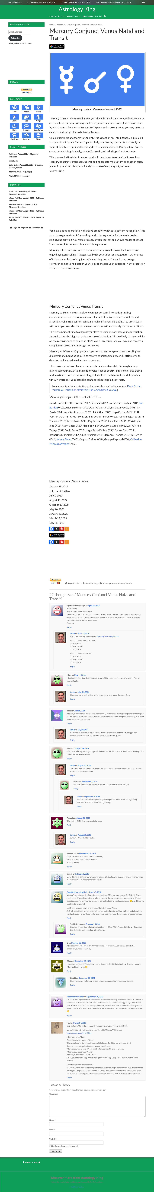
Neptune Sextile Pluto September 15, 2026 (106, 2)
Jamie (72, 633)
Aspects (60, 24)
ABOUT (98, 16)
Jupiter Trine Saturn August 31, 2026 (69, 2)
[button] (105, 16)
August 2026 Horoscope (19, 176)
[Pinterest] (61, 529)
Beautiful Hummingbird (77, 892)
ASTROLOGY (72, 16)
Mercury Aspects (73, 24)
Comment (53, 1094)
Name (51, 1120)
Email (51, 1129)
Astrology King (77, 9)
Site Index (36, 227)
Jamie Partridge (92, 583)
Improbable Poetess (75, 996)
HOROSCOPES (54, 16)
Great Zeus (13, 161)
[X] (56, 529)
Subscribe (15, 38)
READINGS (88, 16)
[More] (66, 529)
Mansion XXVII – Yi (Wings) (20, 172)
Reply (69, 627)
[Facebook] (51, 529)
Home (52, 24)
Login (15, 227)
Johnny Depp (63, 439)
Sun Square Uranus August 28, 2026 (34, 2)
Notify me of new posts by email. (64, 1146)
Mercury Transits (125, 583)
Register (24, 227)
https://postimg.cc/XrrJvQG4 (79, 1033)
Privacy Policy (31, 1162)
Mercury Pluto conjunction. (108, 636)
